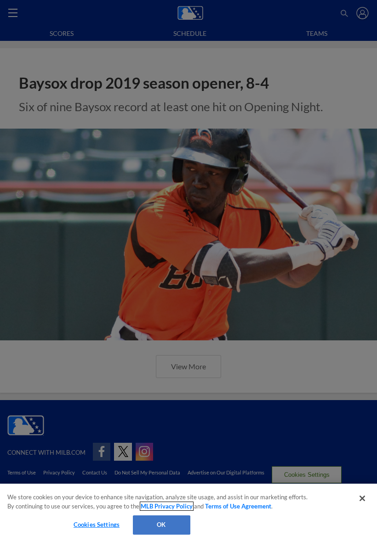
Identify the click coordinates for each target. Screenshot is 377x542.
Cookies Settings (97, 524)
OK (161, 524)
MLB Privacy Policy (167, 506)
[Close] (362, 498)
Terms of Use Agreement (238, 506)
